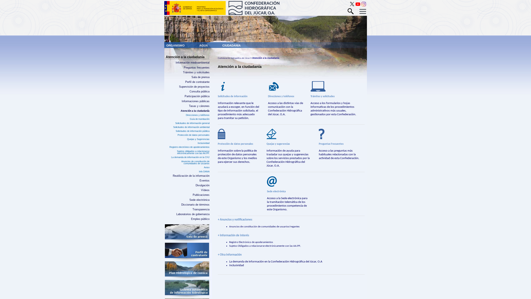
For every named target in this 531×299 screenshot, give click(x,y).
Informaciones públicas (195, 101)
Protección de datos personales (193, 135)
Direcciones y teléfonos (197, 115)
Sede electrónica (199, 200)
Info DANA (204, 171)
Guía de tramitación (199, 119)
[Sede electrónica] (287, 182)
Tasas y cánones (199, 106)
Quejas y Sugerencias (198, 139)
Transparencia (200, 209)
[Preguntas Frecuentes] (339, 134)
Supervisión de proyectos (194, 86)
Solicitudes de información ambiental (191, 127)
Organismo (175, 45)
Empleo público (200, 219)
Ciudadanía (231, 45)
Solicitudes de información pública (192, 131)
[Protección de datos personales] (238, 134)
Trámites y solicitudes (196, 72)
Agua (203, 45)
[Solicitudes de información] (239, 87)
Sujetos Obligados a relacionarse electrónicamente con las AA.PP (264, 246)
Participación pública (197, 96)
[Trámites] (333, 87)
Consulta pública (199, 91)
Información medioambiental (192, 62)
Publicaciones (201, 195)
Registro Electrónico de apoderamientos (251, 242)
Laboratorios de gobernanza (192, 214)
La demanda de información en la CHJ (190, 157)
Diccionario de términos (195, 204)
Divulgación (202, 185)
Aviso (206, 167)
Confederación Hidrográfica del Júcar (234, 58)
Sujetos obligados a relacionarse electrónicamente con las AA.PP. (193, 152)
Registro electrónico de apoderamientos (189, 147)
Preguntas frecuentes (196, 67)
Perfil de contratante (197, 82)
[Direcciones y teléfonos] (285, 87)
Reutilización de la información (191, 175)
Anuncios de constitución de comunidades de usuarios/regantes (264, 226)
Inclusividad (203, 143)
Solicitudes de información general (192, 123)
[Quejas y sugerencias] (289, 134)
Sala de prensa (200, 77)
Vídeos (205, 190)
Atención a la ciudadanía (195, 110)
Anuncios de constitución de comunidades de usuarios (195, 162)
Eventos (204, 180)
